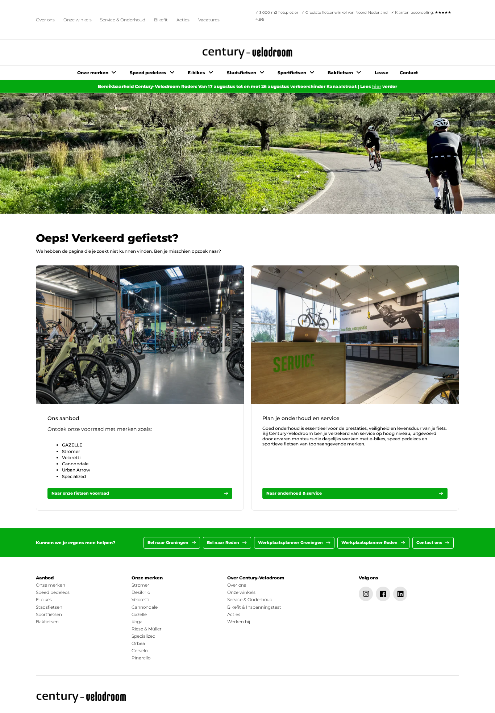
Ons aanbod (63, 418)
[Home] (81, 697)
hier (376, 86)
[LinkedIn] (400, 594)
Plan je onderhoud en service (301, 418)
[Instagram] (366, 594)
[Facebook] (383, 594)
